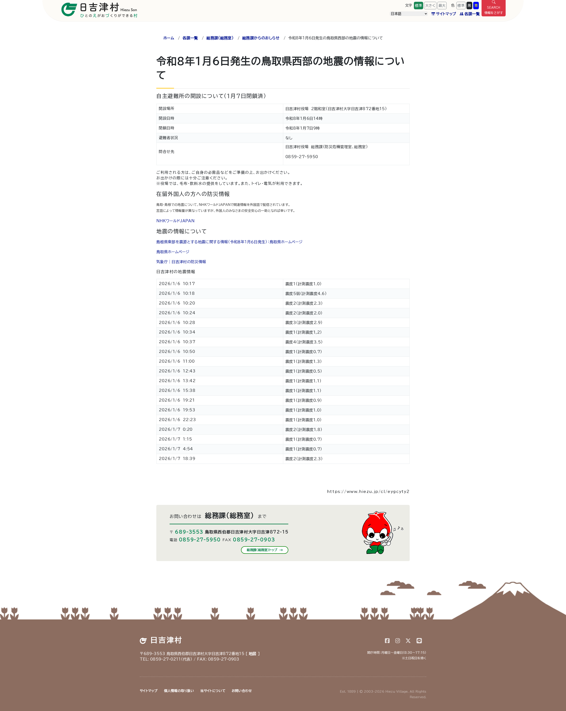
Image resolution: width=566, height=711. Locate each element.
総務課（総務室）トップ (262, 550)
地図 (252, 653)
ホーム (168, 38)
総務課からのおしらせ (260, 38)
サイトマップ (446, 14)
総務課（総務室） (220, 38)
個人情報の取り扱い (179, 690)
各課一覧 (472, 14)
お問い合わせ (242, 690)
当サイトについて (212, 690)
